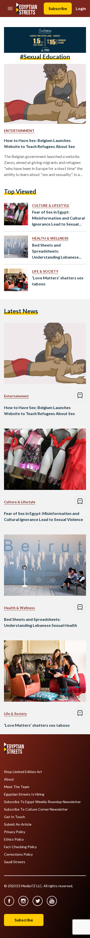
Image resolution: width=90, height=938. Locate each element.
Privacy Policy (14, 832)
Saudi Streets (14, 862)
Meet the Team (16, 787)
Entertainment (19, 130)
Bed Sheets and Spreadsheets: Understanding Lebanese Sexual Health (55, 251)
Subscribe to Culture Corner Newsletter (36, 809)
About (9, 779)
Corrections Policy (18, 854)
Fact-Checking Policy (20, 847)
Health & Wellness (50, 238)
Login (81, 8)
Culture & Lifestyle (50, 205)
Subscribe (57, 8)
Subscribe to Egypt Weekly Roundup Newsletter (42, 802)
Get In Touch (14, 817)
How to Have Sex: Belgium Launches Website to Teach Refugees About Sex (39, 143)
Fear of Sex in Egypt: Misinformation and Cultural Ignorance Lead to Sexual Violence (58, 218)
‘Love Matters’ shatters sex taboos (58, 280)
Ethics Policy (14, 839)
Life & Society (45, 271)
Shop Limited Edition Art (23, 772)
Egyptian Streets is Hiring (24, 794)
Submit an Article (18, 824)
